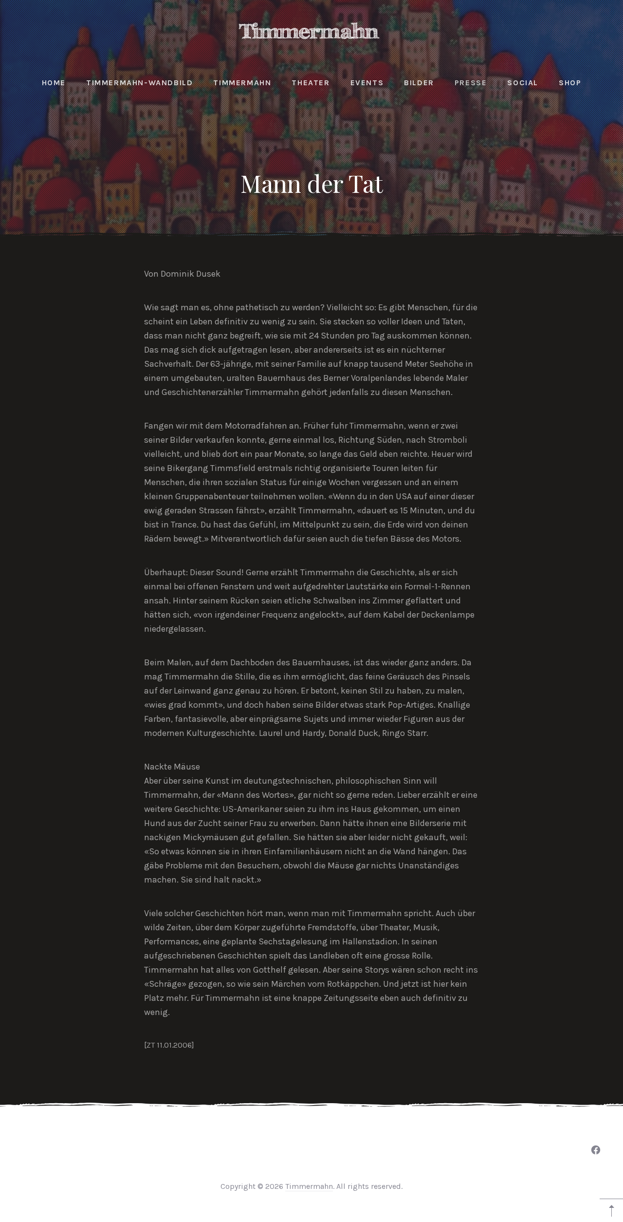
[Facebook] (596, 1150)
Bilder (419, 82)
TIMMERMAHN (242, 82)
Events (367, 82)
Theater (311, 82)
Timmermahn (309, 1186)
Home (54, 82)
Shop (570, 82)
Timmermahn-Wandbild (139, 82)
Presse (471, 82)
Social (522, 82)
